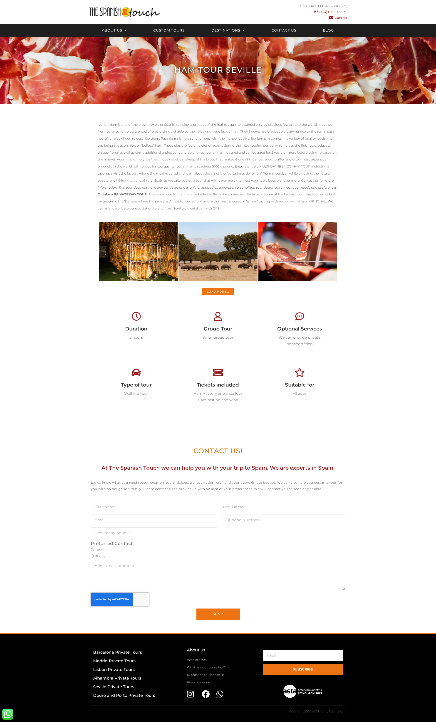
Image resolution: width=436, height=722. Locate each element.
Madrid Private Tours (114, 660)
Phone (100, 556)
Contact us (284, 30)
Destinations (225, 30)
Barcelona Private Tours (117, 652)
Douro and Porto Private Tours (124, 695)
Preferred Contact (112, 543)
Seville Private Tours (113, 686)
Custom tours (169, 30)
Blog (328, 30)
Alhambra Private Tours (117, 678)
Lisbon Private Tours (114, 669)
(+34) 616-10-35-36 (333, 12)
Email (99, 550)
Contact (341, 18)
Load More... (218, 291)
